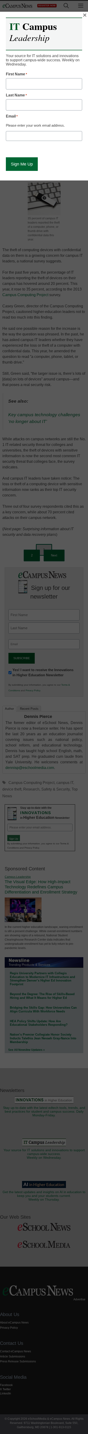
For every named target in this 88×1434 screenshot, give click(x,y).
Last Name (16, 95)
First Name (16, 74)
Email (12, 116)
